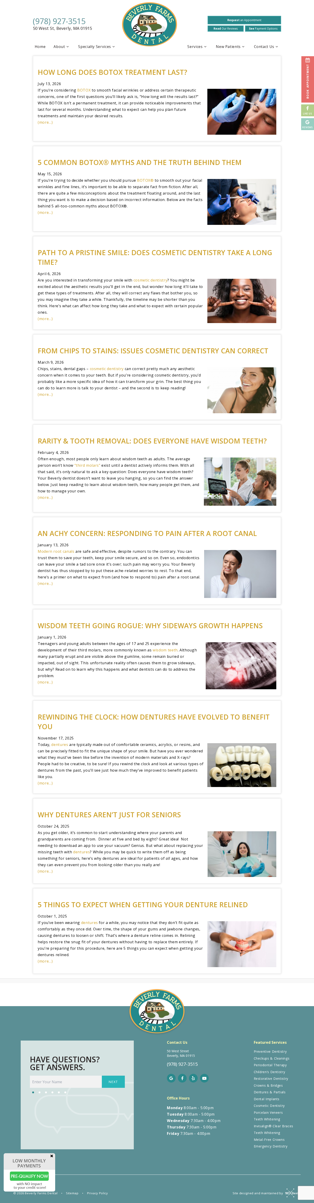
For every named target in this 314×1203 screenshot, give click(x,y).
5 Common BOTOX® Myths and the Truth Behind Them (140, 162)
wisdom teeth (165, 650)
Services (195, 46)
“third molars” (87, 465)
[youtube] (204, 1078)
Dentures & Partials (270, 1092)
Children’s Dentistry (269, 1072)
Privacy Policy (97, 1193)
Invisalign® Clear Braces (273, 1126)
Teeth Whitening (267, 1119)
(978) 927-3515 (59, 21)
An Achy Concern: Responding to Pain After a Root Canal (147, 533)
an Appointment (244, 20)
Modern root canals (56, 551)
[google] (171, 1078)
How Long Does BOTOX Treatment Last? (112, 72)
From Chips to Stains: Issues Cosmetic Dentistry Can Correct (153, 350)
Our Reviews (226, 29)
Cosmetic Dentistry (269, 1105)
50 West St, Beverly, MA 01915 (62, 28)
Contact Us (264, 46)
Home (40, 46)
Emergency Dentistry (271, 1146)
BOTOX (84, 90)
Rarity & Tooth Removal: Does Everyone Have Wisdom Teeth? (152, 441)
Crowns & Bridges (268, 1085)
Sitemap (72, 1193)
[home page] (149, 26)
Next (113, 1082)
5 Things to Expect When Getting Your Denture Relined (143, 904)
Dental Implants (267, 1099)
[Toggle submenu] (67, 46)
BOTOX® (145, 180)
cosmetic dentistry (151, 280)
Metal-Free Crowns (269, 1139)
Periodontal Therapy (270, 1065)
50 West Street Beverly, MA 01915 (181, 1053)
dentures (59, 744)
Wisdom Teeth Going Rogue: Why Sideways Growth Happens (150, 625)
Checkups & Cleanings (272, 1058)
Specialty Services (94, 46)
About (59, 46)
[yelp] (193, 1078)
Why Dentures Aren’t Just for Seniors (109, 814)
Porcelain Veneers (268, 1112)
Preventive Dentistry (270, 1051)
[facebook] (182, 1078)
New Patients (228, 46)
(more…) (45, 122)
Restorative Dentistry (271, 1078)
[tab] (33, 1092)
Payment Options (263, 29)
